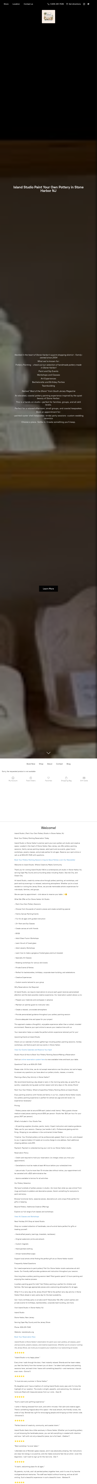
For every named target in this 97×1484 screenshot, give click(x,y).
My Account (13, 781)
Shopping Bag (66, 781)
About (49, 764)
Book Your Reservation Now (24, 1337)
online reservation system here (33, 1060)
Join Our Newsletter (67, 860)
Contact (59, 764)
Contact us (28, 4)
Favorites (48, 781)
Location (16, 4)
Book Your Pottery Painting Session (27, 860)
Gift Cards (84, 781)
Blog (69, 764)
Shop (41, 764)
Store (6, 4)
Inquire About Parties (51, 860)
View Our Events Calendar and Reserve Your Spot (33, 1050)
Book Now (31, 764)
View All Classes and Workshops (26, 1217)
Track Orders (30, 781)
